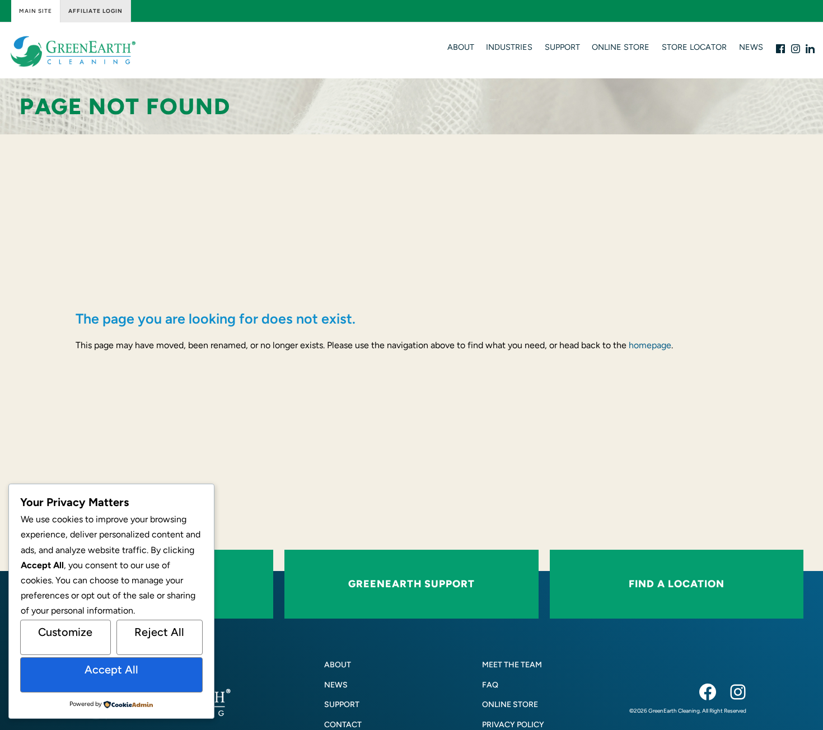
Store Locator (694, 47)
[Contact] (343, 724)
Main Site (35, 11)
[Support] (341, 704)
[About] (337, 665)
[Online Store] (510, 704)
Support (562, 47)
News (751, 47)
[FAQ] (490, 685)
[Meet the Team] (512, 665)
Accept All (111, 669)
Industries (509, 47)
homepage (650, 345)
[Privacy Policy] (513, 724)
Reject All (159, 632)
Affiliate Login (95, 11)
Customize (65, 632)
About (460, 47)
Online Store (620, 47)
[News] (336, 685)
